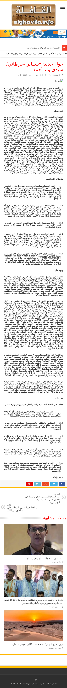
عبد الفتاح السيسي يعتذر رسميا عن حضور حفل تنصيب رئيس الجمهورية (42, 498)
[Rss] (36, 680)
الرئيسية (60, 53)
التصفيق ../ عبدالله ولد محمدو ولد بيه (43, 47)
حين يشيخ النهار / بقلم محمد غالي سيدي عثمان (37, 644)
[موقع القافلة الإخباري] (33, 14)
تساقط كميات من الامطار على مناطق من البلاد (22, 508)
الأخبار (51, 53)
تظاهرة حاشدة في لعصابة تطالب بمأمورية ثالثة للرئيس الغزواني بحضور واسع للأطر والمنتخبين (33, 601)
